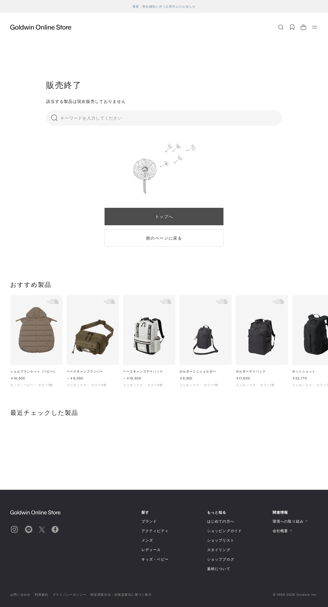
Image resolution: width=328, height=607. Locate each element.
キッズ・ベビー (155, 559)
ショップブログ (220, 559)
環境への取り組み (288, 521)
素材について (218, 568)
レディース (151, 549)
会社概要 (280, 530)
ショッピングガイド (224, 530)
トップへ (164, 216)
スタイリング (218, 549)
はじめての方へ (220, 521)
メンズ (147, 540)
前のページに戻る (164, 238)
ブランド (149, 521)
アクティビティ (155, 530)
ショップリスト (220, 540)
